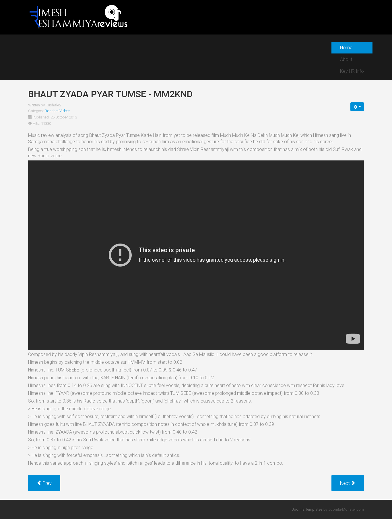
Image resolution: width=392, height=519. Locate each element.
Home (346, 47)
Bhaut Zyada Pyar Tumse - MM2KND (110, 94)
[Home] (78, 17)
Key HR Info (352, 71)
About (346, 59)
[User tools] (357, 106)
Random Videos (57, 111)
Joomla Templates (307, 509)
